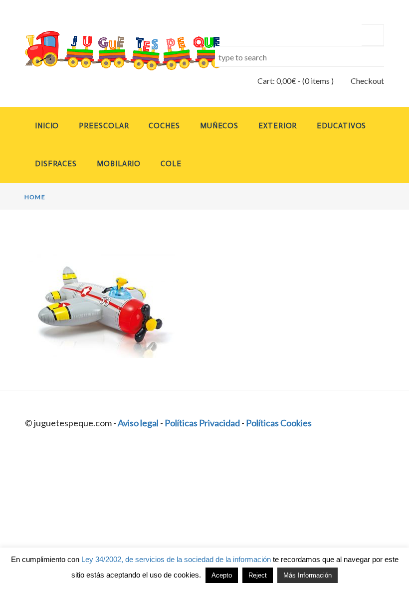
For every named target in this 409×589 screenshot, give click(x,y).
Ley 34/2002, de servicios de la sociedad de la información (176, 559)
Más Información (307, 575)
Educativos (341, 125)
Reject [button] (257, 575)
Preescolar (104, 125)
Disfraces (56, 163)
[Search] (373, 35)
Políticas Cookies (279, 422)
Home (34, 197)
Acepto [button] (221, 575)
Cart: (276, 80)
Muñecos (219, 125)
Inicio (47, 125)
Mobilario (119, 163)
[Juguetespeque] (109, 50)
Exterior (277, 125)
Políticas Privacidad (202, 422)
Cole (171, 163)
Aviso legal (138, 422)
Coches (164, 125)
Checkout (367, 80)
